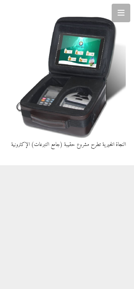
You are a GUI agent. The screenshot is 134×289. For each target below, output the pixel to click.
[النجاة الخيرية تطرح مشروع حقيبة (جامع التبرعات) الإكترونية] (67, 73)
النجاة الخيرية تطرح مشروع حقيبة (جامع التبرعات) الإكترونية (68, 145)
